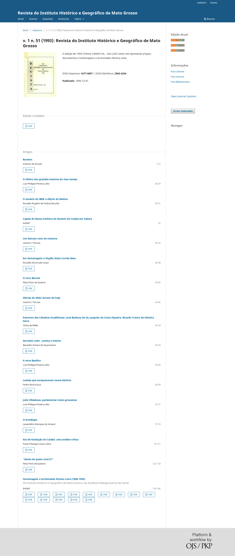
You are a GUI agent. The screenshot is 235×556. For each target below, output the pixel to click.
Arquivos (48, 18)
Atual (21, 18)
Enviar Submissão (183, 111)
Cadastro (201, 2)
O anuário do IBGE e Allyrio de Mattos (45, 199)
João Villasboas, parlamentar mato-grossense (50, 400)
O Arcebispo (30, 419)
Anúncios (63, 18)
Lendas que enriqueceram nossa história (47, 380)
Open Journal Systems (183, 96)
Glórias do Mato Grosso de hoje (41, 297)
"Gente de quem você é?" (38, 459)
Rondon (27, 159)
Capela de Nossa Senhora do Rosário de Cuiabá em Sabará (57, 218)
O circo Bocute (31, 278)
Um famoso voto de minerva (40, 238)
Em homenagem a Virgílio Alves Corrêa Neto (49, 258)
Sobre (78, 18)
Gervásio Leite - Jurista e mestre (42, 340)
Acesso (33, 18)
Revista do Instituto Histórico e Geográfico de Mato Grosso (77, 13)
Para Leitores (177, 71)
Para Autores (177, 76)
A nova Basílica (32, 360)
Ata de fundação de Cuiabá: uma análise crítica (50, 439)
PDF (30, 126)
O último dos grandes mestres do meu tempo (50, 179)
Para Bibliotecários (180, 81)
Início (25, 30)
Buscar (210, 18)
